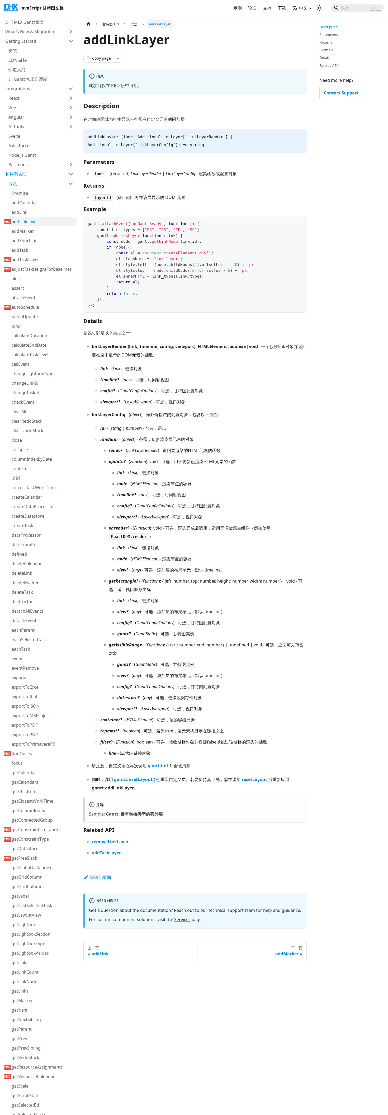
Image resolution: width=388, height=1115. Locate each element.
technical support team (232, 910)
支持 (267, 8)
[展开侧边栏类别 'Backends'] (71, 164)
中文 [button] (303, 8)
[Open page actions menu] (118, 58)
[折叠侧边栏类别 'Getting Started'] (71, 41)
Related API (329, 65)
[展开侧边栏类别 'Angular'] (71, 117)
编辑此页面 (100, 877)
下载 (282, 8)
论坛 (252, 8)
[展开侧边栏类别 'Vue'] (71, 107)
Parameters (329, 34)
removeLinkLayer (110, 842)
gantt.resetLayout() (134, 779)
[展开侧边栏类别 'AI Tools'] (71, 126)
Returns (326, 42)
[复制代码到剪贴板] (300, 223)
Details (325, 57)
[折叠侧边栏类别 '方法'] (71, 183)
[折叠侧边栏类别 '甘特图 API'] (71, 174)
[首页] (88, 24)
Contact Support (341, 93)
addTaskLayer (106, 853)
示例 (237, 8)
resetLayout (254, 779)
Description (329, 27)
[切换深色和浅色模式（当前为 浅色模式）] (319, 8)
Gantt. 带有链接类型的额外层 (134, 814)
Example (326, 49)
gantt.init (158, 766)
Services (182, 919)
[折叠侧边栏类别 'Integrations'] (71, 88)
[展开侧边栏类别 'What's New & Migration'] (71, 31)
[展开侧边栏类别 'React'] (71, 98)
